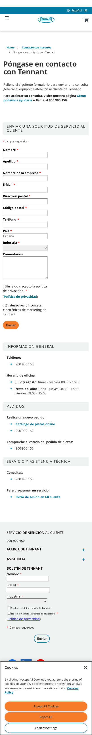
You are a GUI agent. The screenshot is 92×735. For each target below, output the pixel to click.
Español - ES (79, 10)
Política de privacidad (20, 296)
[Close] (85, 668)
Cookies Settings (46, 728)
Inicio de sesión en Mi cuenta (38, 497)
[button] (82, 550)
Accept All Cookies (46, 706)
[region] (46, 698)
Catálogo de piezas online (35, 424)
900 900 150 (16, 541)
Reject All (46, 717)
